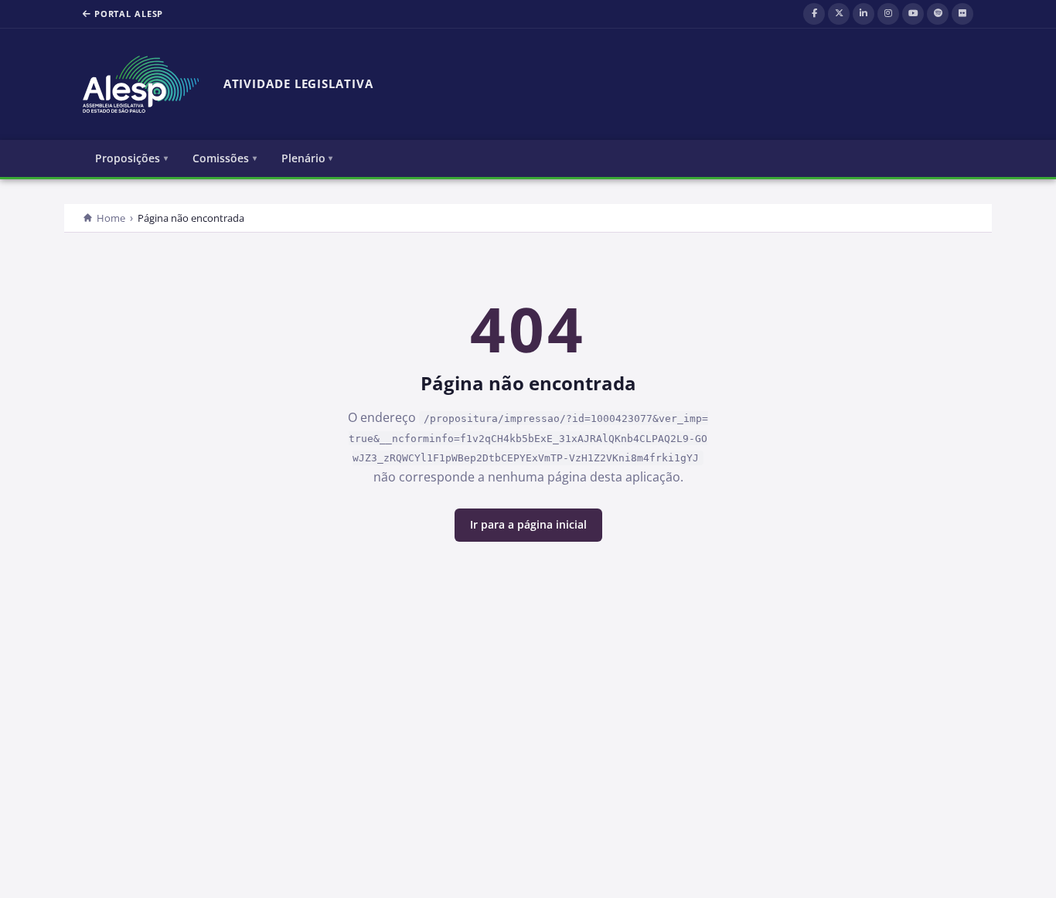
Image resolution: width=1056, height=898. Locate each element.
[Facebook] (814, 14)
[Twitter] (839, 14)
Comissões (220, 158)
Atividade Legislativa (298, 84)
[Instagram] (888, 14)
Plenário (303, 158)
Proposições (127, 158)
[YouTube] (913, 14)
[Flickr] (962, 14)
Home (111, 218)
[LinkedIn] (863, 14)
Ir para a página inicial (528, 524)
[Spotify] (938, 14)
